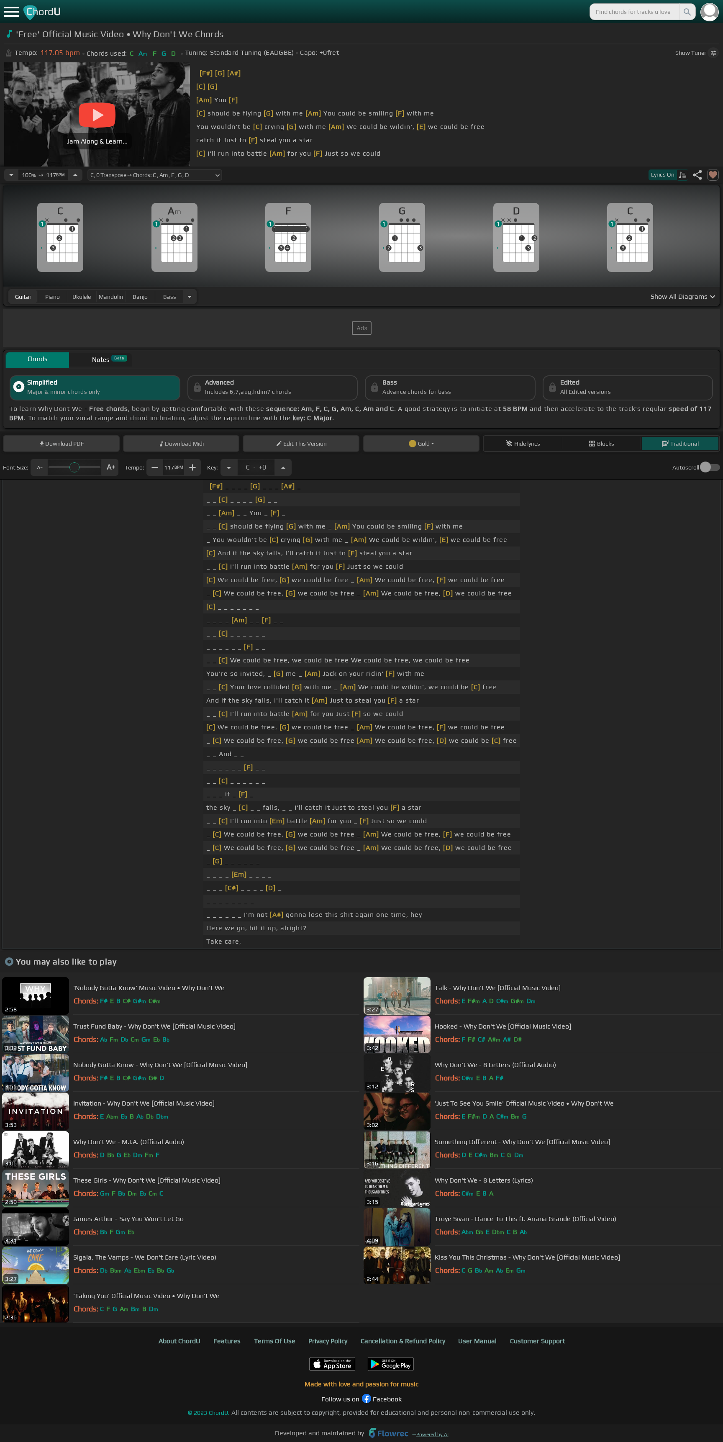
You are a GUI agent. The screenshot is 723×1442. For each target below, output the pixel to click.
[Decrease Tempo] (11, 175)
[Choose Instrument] (189, 296)
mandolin (111, 296)
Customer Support (537, 1341)
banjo (140, 296)
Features (227, 1341)
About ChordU (179, 1341)
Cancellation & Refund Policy (403, 1341)
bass (169, 296)
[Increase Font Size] (110, 467)
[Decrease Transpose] (228, 467)
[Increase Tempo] (75, 175)
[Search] (686, 11)
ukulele (81, 296)
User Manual (477, 1341)
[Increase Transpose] (283, 467)
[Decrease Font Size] (39, 467)
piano (52, 296)
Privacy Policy (327, 1341)
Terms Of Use (274, 1341)
